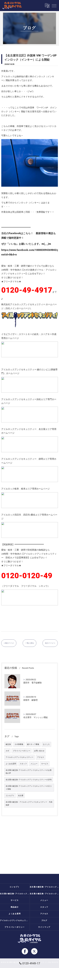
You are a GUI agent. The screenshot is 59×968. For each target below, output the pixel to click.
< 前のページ (9, 643)
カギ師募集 (19, 744)
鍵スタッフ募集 (33, 744)
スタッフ (23, 764)
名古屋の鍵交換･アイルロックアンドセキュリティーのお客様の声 (29, 771)
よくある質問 (11, 764)
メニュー (34, 764)
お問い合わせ (39, 751)
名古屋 (20, 796)
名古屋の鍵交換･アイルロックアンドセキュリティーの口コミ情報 (29, 787)
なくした (46, 744)
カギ (7, 751)
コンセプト (10, 796)
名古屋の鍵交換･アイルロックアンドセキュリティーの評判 (29, 780)
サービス (44, 764)
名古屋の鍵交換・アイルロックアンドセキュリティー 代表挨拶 (29, 803)
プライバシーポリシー (21, 751)
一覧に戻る (29, 643)
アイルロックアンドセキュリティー (19, 757)
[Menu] (54, 5)
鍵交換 (8, 744)
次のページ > (50, 643)
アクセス (40, 757)
